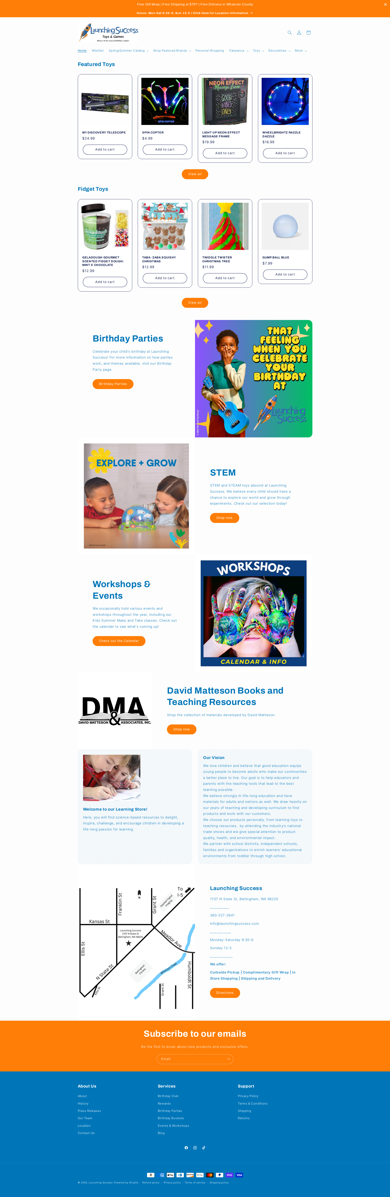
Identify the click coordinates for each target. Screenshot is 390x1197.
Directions (225, 993)
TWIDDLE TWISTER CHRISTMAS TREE (217, 259)
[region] (195, 4)
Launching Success (101, 1182)
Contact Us (86, 1133)
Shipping (244, 1111)
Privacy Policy (248, 1096)
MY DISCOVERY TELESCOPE (104, 132)
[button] (128, 50)
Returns (244, 1118)
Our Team (85, 1118)
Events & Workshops (173, 1126)
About (82, 1096)
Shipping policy (219, 1182)
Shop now (224, 518)
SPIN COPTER (153, 132)
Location (84, 1126)
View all (195, 174)
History (83, 1103)
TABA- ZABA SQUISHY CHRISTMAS (159, 259)
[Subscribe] (228, 1059)
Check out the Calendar (119, 641)
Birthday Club (168, 1096)
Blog (161, 1133)
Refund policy (150, 1182)
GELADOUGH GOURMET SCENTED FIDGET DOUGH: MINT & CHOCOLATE (103, 261)
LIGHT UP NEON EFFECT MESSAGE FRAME (221, 134)
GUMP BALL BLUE (275, 257)
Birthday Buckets (171, 1118)
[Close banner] (385, 4)
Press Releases (89, 1111)
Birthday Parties (113, 384)
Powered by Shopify (126, 1182)
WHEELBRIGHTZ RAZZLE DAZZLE (281, 134)
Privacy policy (172, 1182)
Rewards (164, 1103)
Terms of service (195, 1182)
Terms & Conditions (253, 1103)
